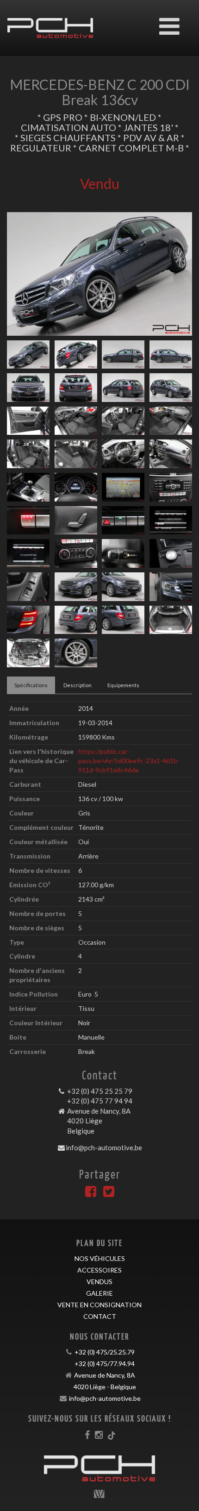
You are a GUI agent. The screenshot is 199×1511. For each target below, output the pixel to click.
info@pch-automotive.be (104, 1147)
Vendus (99, 1281)
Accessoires (99, 1270)
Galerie (99, 1293)
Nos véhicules (100, 1258)
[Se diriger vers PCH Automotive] (50, 21)
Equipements (123, 685)
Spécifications (31, 685)
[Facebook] (90, 1194)
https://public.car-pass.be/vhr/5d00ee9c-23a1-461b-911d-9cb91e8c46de (129, 760)
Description (77, 685)
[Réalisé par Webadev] (99, 1494)
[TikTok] (111, 1434)
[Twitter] (108, 1194)
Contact (99, 1316)
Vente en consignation (99, 1305)
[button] (21, 274)
